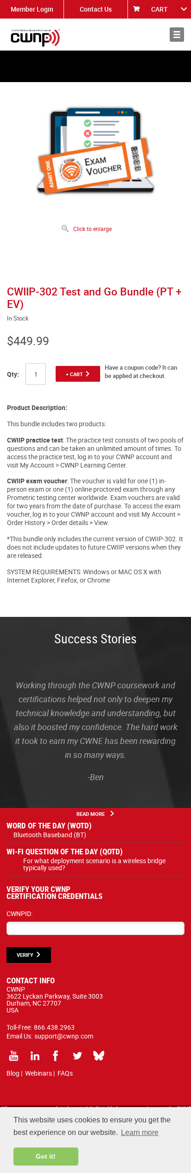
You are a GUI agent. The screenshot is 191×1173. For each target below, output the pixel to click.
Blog (12, 1073)
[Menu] (177, 34)
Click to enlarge (92, 228)
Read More (90, 813)
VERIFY (25, 954)
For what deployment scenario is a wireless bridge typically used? (94, 864)
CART (159, 9)
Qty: (13, 374)
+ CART (74, 374)
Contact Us (96, 9)
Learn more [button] (140, 1132)
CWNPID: (19, 913)
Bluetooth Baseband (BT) (49, 834)
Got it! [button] (46, 1156)
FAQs (65, 1073)
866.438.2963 (54, 1027)
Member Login (32, 9)
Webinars (38, 1073)
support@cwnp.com (63, 1036)
